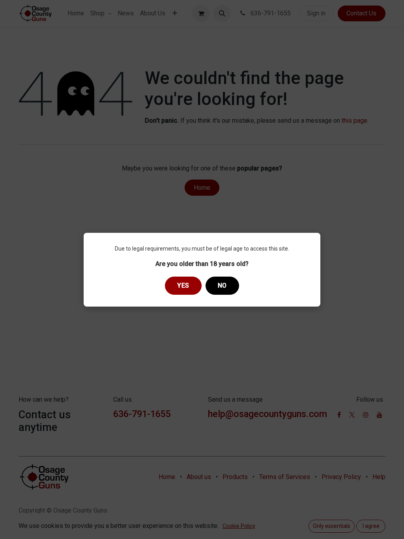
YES (183, 285)
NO (222, 285)
